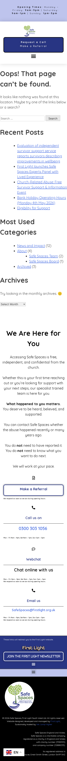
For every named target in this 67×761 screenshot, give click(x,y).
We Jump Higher (44, 724)
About (22, 251)
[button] (33, 56)
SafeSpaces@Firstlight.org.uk (33, 610)
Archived (24, 266)
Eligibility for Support (33, 208)
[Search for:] (23, 118)
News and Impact (31, 245)
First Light (55, 721)
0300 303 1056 (33, 528)
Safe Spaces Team (43, 256)
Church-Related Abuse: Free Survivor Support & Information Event (42, 187)
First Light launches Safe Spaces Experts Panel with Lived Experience (37, 171)
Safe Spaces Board (44, 261)
